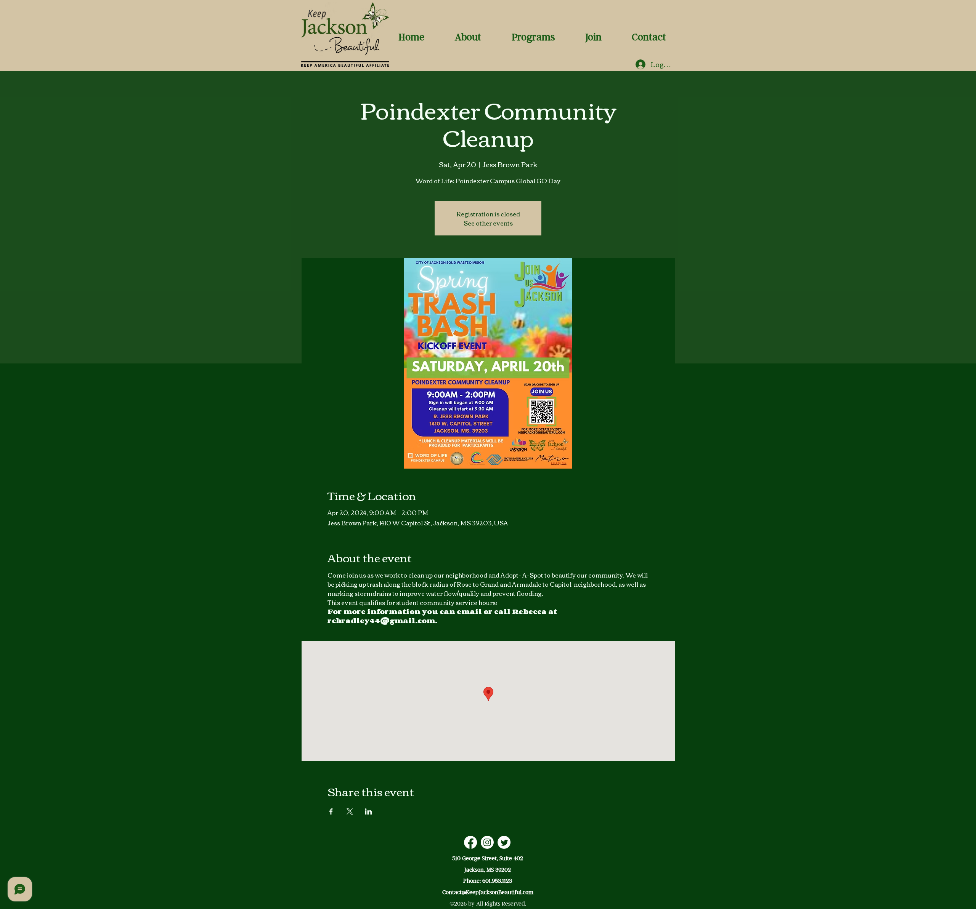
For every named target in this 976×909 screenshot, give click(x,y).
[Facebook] (470, 842)
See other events (488, 223)
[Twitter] (504, 842)
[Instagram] (487, 842)
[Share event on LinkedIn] (368, 811)
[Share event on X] (349, 811)
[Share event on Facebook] (331, 811)
